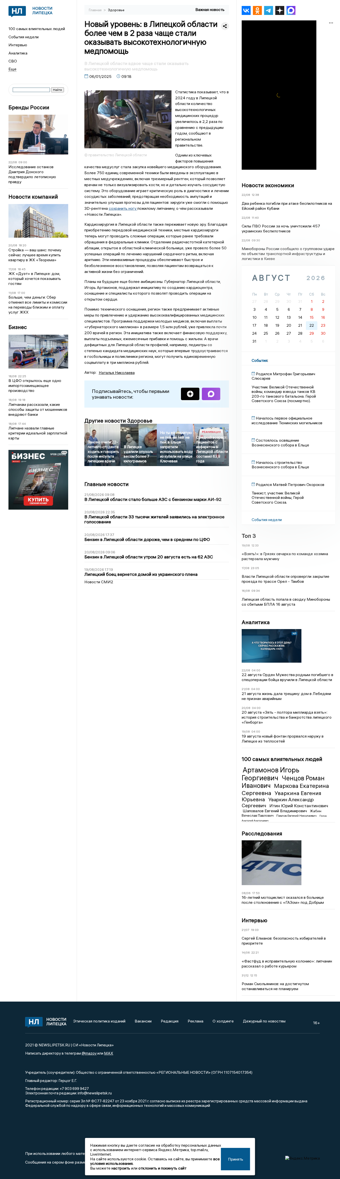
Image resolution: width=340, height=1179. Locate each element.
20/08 (12, 245)
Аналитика (17, 53)
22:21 (255, 952)
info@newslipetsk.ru (95, 1092)
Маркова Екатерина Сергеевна (285, 789)
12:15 (253, 975)
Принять (235, 1159)
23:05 (255, 568)
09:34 (255, 590)
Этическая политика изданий (99, 1020)
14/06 (246, 952)
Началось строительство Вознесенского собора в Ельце (280, 464)
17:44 (22, 424)
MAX (108, 1053)
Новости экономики (268, 185)
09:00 (22, 162)
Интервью (17, 44)
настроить (121, 1168)
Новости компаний (33, 197)
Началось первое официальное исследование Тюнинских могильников (287, 420)
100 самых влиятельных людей (36, 28)
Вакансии (143, 1020)
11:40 (255, 217)
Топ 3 (249, 535)
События (259, 360)
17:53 (256, 893)
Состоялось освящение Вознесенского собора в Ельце (280, 442)
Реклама (195, 1020)
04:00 (256, 670)
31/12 (245, 975)
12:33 (255, 545)
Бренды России (28, 107)
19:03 (255, 930)
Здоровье (116, 10)
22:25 (22, 376)
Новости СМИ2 (98, 581)
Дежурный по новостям (264, 1020)
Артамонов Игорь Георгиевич (270, 774)
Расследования (262, 833)
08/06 (246, 893)
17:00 (21, 293)
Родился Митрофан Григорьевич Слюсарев (283, 376)
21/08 (246, 689)
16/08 (246, 590)
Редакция (169, 1020)
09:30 (256, 240)
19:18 (21, 400)
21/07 (245, 930)
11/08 (12, 293)
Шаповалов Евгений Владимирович (275, 810)
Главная (95, 10)
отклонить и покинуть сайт (162, 1168)
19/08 (246, 545)
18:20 (22, 245)
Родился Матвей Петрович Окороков (290, 484)
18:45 (22, 269)
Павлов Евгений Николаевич (296, 815)
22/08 (12, 162)
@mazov (89, 1053)
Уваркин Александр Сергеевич (278, 802)
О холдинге (223, 1020)
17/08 (12, 269)
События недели (23, 36)
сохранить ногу (123, 208)
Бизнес (17, 327)
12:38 (255, 195)
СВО (12, 60)
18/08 (12, 376)
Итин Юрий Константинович (298, 805)
